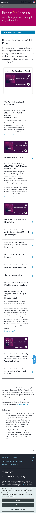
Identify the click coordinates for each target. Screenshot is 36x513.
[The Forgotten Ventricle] (32, 276)
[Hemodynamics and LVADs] (32, 158)
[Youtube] (21, 477)
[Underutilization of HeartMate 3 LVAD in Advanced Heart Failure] (32, 285)
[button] (33, 6)
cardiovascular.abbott (23, 404)
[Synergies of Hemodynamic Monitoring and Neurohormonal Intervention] (32, 245)
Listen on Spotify (9, 135)
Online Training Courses (12, 32)
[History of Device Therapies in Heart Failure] (32, 222)
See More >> (11, 496)
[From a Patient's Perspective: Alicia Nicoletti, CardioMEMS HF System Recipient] (32, 233)
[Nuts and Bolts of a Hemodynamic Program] (32, 257)
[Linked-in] (24, 477)
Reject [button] (18, 505)
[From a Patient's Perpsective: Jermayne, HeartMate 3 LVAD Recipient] (32, 372)
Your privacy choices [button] (18, 509)
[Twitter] (18, 477)
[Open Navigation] (3, 32)
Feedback (34, 360)
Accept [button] (18, 500)
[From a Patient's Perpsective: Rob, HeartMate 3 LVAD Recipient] (32, 267)
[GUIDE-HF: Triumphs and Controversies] (32, 104)
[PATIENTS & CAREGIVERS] (33, 464)
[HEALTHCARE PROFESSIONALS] (33, 461)
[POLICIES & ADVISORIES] (33, 457)
